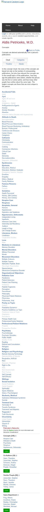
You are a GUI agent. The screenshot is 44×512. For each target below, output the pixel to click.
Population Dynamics (9, 307)
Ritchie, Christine (9, 484)
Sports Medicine (7, 391)
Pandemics (6, 278)
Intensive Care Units (9, 221)
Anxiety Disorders (8, 110)
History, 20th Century (9, 195)
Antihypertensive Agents (10, 105)
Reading (5, 342)
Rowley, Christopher (10, 502)
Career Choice (7, 133)
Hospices (6, 203)
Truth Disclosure (8, 414)
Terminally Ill (6, 405)
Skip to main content (10, 3)
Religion (5, 349)
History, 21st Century (9, 198)
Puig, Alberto (7, 498)
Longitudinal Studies (9, 238)
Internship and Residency (11, 224)
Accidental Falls (8, 92)
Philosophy (6, 294)
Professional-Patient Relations (14, 324)
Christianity (6, 140)
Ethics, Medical (7, 179)
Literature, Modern (9, 233)
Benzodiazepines (8, 119)
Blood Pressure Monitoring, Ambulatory (16, 126)
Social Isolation (8, 382)
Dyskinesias (7, 163)
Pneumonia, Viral (8, 300)
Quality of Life (7, 340)
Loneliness (6, 235)
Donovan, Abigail (9, 465)
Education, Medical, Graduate (12, 170)
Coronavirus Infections (10, 149)
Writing (4, 426)
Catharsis (6, 138)
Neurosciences (7, 268)
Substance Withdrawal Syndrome (13, 398)
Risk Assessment (8, 370)
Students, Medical (9, 395)
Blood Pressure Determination (12, 124)
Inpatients (5, 219)
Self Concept (6, 374)
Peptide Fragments (8, 287)
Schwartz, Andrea (9, 463)
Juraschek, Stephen (10, 460)
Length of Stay (7, 228)
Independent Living (8, 217)
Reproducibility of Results (11, 356)
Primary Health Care (9, 319)
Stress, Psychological (9, 393)
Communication (7, 142)
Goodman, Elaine (9, 500)
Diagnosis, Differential (9, 160)
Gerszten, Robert (9, 504)
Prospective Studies (9, 328)
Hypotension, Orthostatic (12, 215)
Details (21, 64)
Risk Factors (6, 372)
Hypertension (6, 210)
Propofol (5, 326)
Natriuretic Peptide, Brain (11, 264)
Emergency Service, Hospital (12, 172)
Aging (4, 101)
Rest (3, 361)
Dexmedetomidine (8, 158)
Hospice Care (7, 200)
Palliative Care (8, 275)
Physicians (6, 298)
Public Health (6, 337)
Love (4, 240)
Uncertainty (7, 417)
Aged (4, 96)
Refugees (5, 347)
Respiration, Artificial (9, 358)
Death (4, 153)
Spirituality (5, 388)
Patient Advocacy (8, 280)
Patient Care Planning (9, 282)
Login (4, 34)
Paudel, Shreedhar (9, 467)
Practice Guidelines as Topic (12, 310)
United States (7, 419)
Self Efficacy (6, 376)
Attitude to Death (9, 117)
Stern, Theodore (9, 458)
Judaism (5, 226)
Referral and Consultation (11, 344)
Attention (5, 112)
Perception (6, 289)
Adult (4, 94)
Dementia (5, 156)
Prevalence (6, 316)
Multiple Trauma (7, 261)
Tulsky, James (8, 487)
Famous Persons (9, 184)
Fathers (4, 186)
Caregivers (6, 135)
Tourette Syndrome (8, 407)
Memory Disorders (8, 247)
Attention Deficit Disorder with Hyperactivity (17, 114)
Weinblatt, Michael (9, 506)
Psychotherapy (7, 333)
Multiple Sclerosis (8, 259)
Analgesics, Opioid (8, 103)
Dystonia (5, 165)
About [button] (20, 25)
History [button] (8, 30)
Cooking (5, 147)
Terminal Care (7, 402)
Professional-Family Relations (12, 321)
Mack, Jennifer (8, 482)
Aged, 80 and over (8, 99)
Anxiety (4, 108)
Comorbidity (6, 144)
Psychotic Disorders (9, 335)
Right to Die (6, 365)
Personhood (6, 291)
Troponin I (6, 412)
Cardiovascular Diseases (11, 131)
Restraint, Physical (8, 363)
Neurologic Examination (10, 266)
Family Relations (8, 181)
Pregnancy (6, 314)
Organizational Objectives (13, 273)
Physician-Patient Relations (12, 296)
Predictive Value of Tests (11, 312)
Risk (3, 367)
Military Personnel (8, 252)
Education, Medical (9, 168)
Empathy (5, 177)
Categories (21, 60)
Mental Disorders (9, 250)
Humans (5, 208)
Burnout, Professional (9, 128)
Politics (4, 305)
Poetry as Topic (8, 303)
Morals (4, 254)
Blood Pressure (7, 122)
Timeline (9, 64)
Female (4, 188)
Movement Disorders (10, 257)
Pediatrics (5, 285)
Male (3, 242)
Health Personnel (8, 193)
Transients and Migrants (10, 409)
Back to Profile (34, 50)
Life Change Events (9, 230)
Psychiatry (6, 331)
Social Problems (8, 384)
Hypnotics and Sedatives (11, 212)
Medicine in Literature (11, 245)
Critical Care (6, 151)
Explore (6, 451)
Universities (6, 421)
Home (8, 25)
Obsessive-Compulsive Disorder (13, 270)
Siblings (5, 379)
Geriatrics (6, 191)
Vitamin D (5, 424)
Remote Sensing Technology (12, 354)
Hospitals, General (9, 205)
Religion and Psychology (12, 352)
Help (32, 25)
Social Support (7, 386)
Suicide (4, 400)
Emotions (5, 174)
